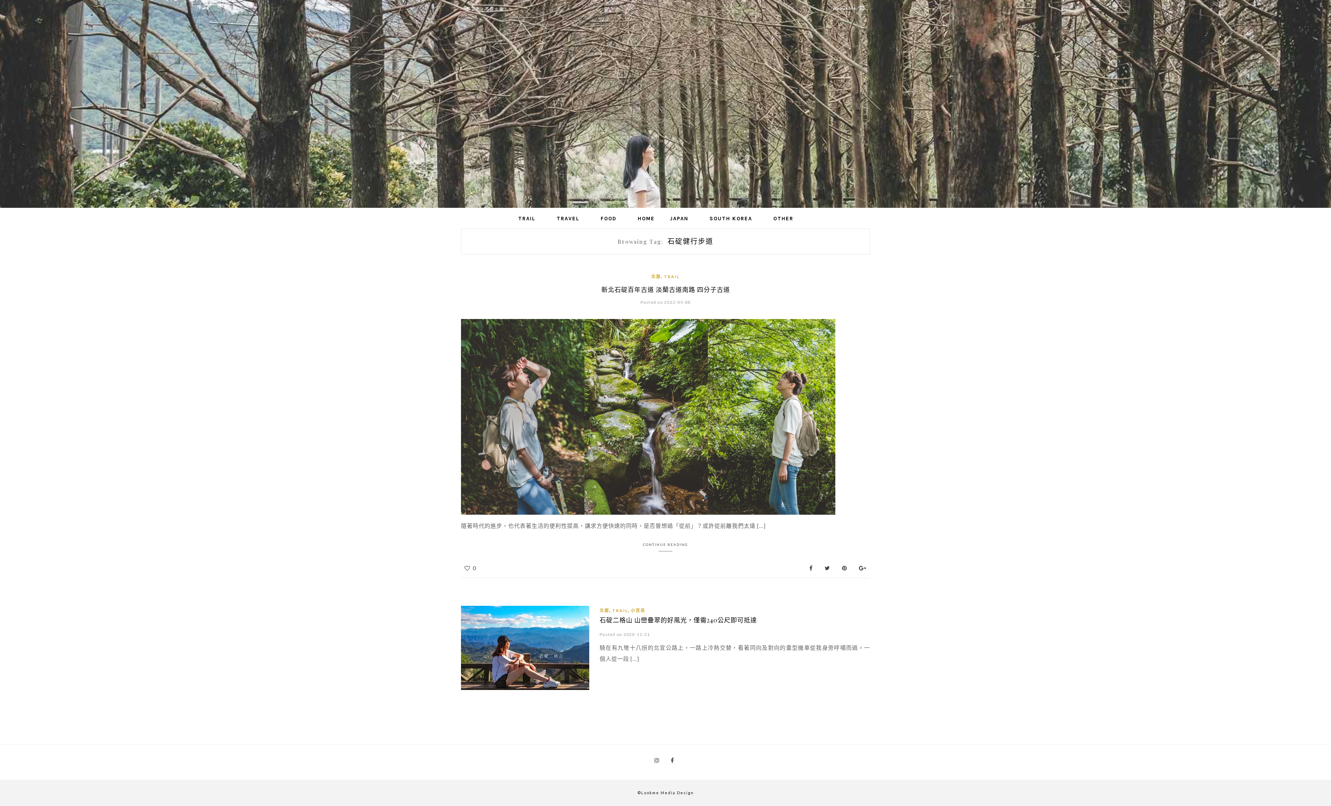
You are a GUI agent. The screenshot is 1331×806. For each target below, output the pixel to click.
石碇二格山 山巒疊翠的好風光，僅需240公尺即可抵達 (678, 620)
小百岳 (638, 610)
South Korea (731, 218)
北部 (656, 276)
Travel (568, 218)
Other (783, 218)
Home (646, 218)
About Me (844, 8)
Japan (679, 218)
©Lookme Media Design (665, 792)
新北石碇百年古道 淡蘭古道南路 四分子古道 (665, 289)
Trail (527, 218)
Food (609, 218)
